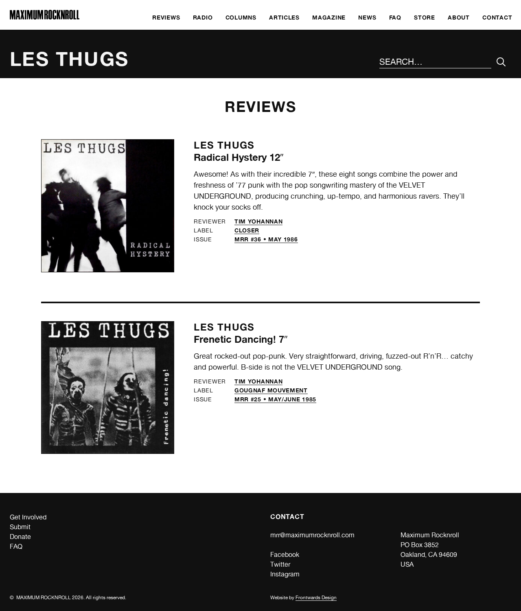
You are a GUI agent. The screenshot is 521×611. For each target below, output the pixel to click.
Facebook (284, 554)
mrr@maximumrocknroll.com (312, 535)
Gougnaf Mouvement (271, 390)
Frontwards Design (316, 597)
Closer (246, 230)
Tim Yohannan (258, 221)
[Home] (44, 17)
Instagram (285, 574)
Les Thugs (224, 145)
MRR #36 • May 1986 (266, 239)
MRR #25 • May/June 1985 (275, 399)
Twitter (280, 564)
